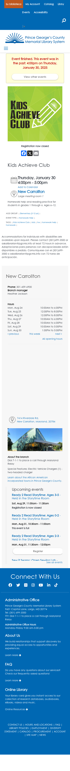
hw (38, 222)
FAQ (57, 724)
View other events (35, 76)
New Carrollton (31, 191)
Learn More (11, 655)
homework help (49, 222)
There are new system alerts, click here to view (33, 746)
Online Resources (15, 709)
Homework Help (26, 218)
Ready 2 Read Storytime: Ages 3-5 (36, 496)
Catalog (49, 4)
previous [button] (13, 333)
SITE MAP (32, 734)
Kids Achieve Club (21, 222)
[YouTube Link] (41, 585)
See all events (54, 562)
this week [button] (34, 333)
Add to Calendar (28, 187)
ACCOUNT (60, 731)
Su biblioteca (13, 4)
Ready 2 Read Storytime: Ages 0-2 (36, 516)
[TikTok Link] (56, 585)
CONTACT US (15, 724)
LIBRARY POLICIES (19, 728)
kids (33, 222)
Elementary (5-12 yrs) (29, 213)
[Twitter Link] (18, 585)
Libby (61, 4)
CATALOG (25, 731)
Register (38, 551)
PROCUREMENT (42, 731)
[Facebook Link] (10, 585)
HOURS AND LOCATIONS (38, 724)
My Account (32, 4)
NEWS (42, 734)
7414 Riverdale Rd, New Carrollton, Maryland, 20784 (36, 420)
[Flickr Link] (25, 585)
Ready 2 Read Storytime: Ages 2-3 (36, 537)
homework (11, 225)
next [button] (58, 333)
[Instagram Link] (33, 585)
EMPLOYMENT (39, 728)
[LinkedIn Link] (48, 585)
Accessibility (41, 12)
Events (26, 12)
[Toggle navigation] (6, 48)
